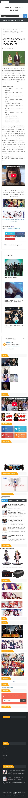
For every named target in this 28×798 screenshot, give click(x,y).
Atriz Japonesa (6, 752)
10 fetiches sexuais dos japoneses (16, 504)
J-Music (14, 20)
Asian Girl (5, 750)
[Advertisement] (14, 26)
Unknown (8, 342)
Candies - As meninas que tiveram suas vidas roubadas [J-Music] (16, 519)
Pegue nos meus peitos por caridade (16, 527)
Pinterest (11, 239)
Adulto (4, 747)
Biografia (5, 755)
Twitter (11, 233)
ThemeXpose (11, 795)
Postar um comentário (9, 348)
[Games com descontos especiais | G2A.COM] (14, 467)
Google (11, 236)
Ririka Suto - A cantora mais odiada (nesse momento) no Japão (16, 511)
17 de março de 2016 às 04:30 (12, 346)
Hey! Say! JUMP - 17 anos (11, 277)
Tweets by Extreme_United (7, 687)
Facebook (21, 233)
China (4, 758)
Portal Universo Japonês (14, 8)
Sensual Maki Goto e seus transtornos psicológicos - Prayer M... (14, 302)
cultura (4, 760)
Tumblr (21, 236)
